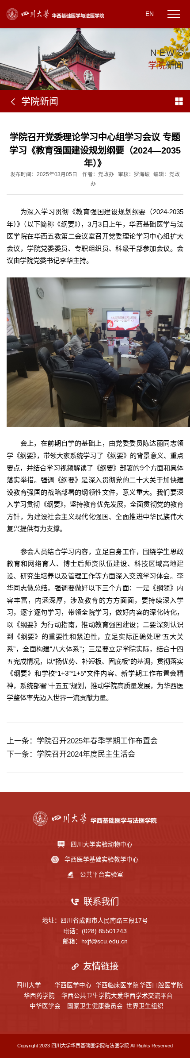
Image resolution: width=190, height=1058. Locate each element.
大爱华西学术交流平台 (142, 996)
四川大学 (28, 985)
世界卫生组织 (144, 1006)
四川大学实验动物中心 (102, 844)
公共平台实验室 (101, 874)
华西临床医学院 (117, 985)
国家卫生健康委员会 (95, 1006)
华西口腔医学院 (161, 985)
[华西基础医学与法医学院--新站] (55, 13)
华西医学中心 (72, 985)
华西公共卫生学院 (86, 996)
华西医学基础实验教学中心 (102, 859)
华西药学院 (39, 996)
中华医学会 (45, 1006)
